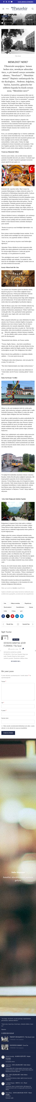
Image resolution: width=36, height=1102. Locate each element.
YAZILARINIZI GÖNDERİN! (25, 1)
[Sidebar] (2, 333)
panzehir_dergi (14, 649)
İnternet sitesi (4, 718)
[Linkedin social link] (17, 616)
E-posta (3, 710)
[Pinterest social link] (12, 616)
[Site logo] (19, 8)
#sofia (5, 611)
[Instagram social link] (9, 1)
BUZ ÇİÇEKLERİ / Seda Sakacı (21, 1065)
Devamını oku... (16, 661)
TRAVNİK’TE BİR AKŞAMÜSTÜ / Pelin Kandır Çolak (22, 1037)
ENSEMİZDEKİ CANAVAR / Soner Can (19, 1045)
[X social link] (6, 1)
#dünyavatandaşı (15, 603)
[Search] (33, 9)
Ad (2, 702)
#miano (31, 607)
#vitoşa (14, 611)
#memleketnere (20, 607)
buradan (14, 588)
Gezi (6, 16)
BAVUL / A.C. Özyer (21, 1083)
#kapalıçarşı (28, 603)
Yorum (3, 681)
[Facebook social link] (4, 1)
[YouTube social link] (11, 1)
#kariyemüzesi (7, 607)
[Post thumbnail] (4, 1039)
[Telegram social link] (22, 616)
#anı (5, 603)
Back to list (18, 624)
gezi (21, 611)
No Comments (20, 1039)
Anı (3, 16)
